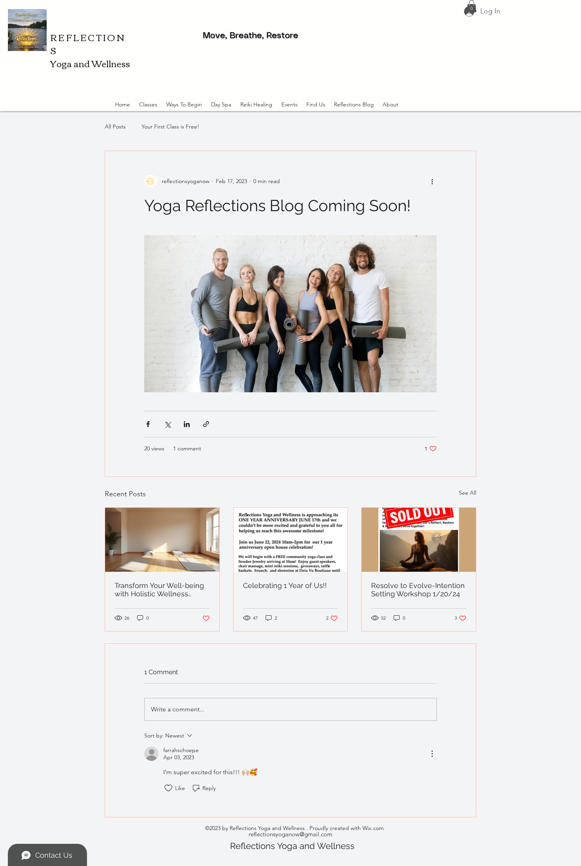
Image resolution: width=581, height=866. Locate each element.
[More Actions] (432, 753)
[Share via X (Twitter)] (167, 424)
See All (467, 492)
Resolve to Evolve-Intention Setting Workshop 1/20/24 (418, 589)
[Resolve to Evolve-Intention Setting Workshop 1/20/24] (419, 540)
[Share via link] (206, 424)
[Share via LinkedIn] (187, 424)
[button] (471, 6)
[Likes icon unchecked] (168, 788)
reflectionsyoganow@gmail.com (290, 834)
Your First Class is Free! (170, 126)
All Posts (115, 126)
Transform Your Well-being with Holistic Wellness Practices (159, 589)
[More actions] (432, 181)
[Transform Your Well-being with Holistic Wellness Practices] (162, 540)
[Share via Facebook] (148, 424)
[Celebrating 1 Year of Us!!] (291, 540)
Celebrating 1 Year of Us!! (285, 585)
